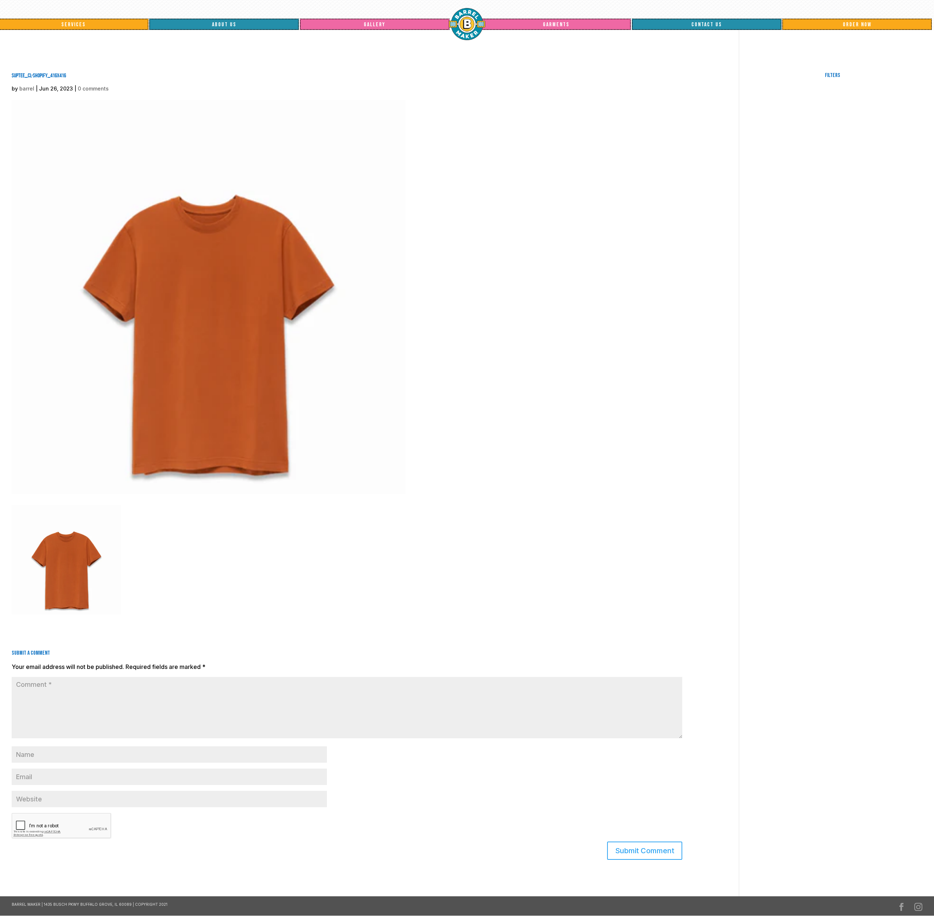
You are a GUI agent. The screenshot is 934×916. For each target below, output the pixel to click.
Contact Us (706, 24)
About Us (224, 24)
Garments (556, 24)
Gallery (374, 24)
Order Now (857, 24)
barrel (26, 88)
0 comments (93, 88)
